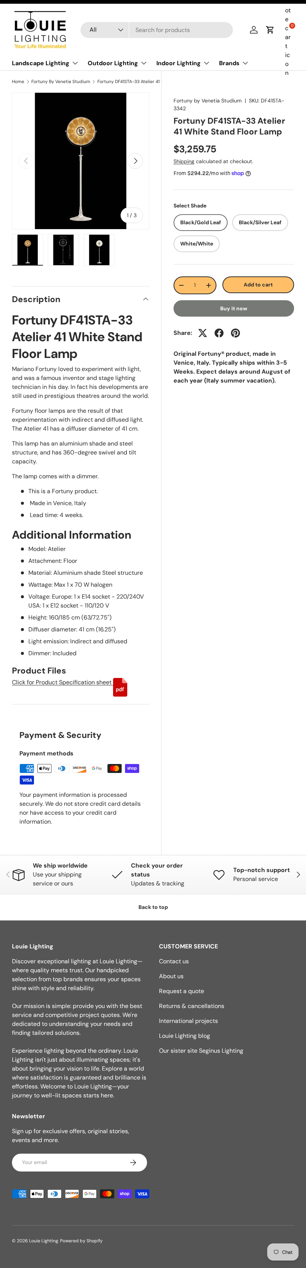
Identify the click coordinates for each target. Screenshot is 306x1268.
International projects (188, 1021)
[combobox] (157, 30)
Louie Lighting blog (184, 1036)
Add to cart (258, 284)
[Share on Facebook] (219, 333)
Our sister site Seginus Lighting (201, 1051)
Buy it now (233, 308)
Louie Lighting (43, 1241)
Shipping (184, 161)
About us (171, 976)
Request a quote (181, 991)
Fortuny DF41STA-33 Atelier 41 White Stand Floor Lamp (142, 81)
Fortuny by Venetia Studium (208, 100)
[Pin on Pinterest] (235, 333)
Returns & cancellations (191, 1006)
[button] (270, 30)
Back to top (153, 907)
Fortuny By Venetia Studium (60, 81)
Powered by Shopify (81, 1241)
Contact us (174, 961)
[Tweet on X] (202, 333)
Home (18, 81)
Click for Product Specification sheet (62, 682)
